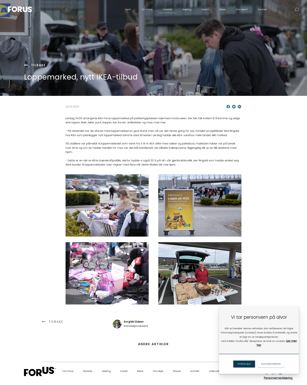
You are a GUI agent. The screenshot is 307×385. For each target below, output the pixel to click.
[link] (26, 7)
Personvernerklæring (278, 378)
